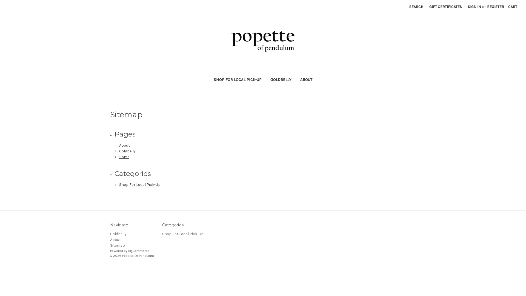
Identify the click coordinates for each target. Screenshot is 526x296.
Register (495, 6)
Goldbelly (280, 79)
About (306, 79)
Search (416, 6)
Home (124, 157)
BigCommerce (139, 251)
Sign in (474, 6)
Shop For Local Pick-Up (238, 79)
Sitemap (117, 245)
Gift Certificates (445, 6)
